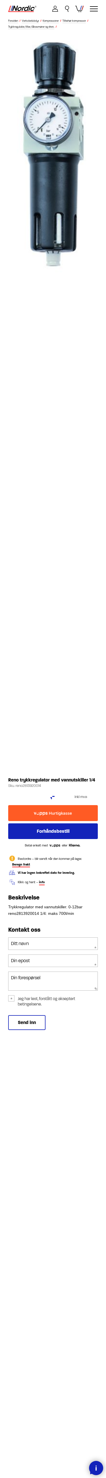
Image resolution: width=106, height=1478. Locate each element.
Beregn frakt (21, 864)
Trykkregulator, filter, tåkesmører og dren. (31, 26)
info (42, 882)
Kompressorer (51, 21)
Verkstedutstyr (30, 21)
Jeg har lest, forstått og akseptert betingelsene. (46, 1001)
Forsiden (13, 21)
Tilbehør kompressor (74, 21)
